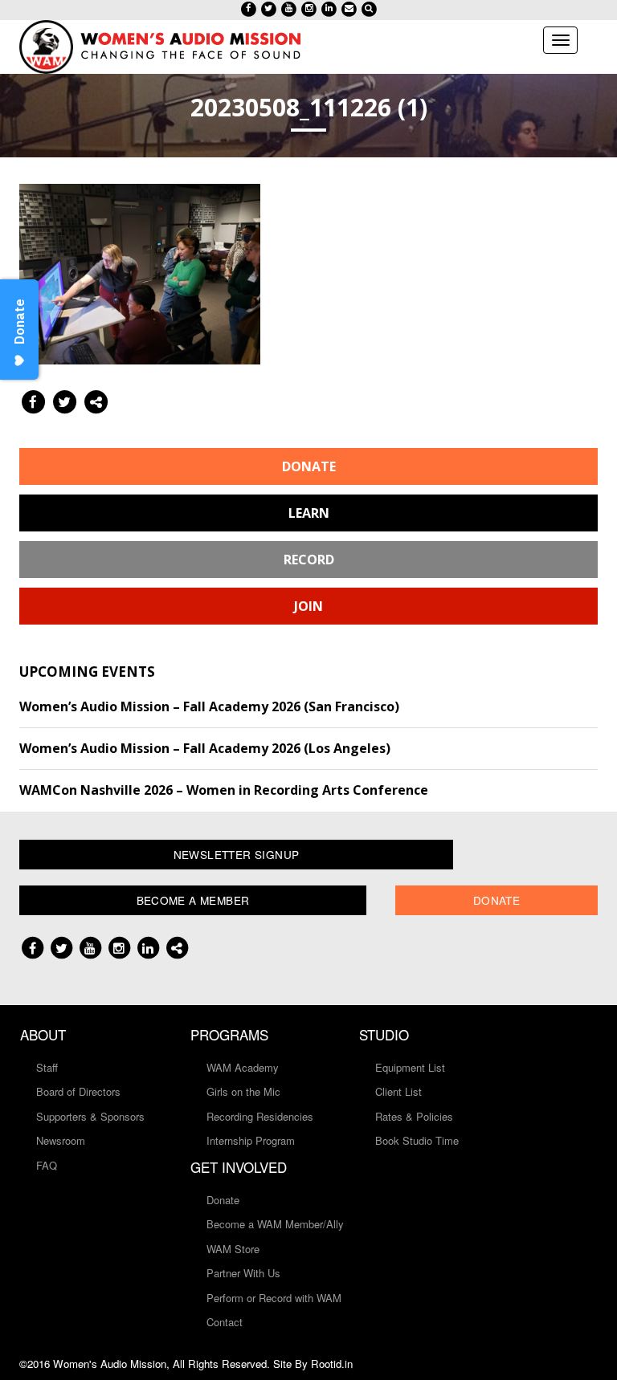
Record (309, 559)
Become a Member (193, 900)
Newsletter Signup (237, 854)
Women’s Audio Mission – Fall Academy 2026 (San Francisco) (209, 706)
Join (308, 606)
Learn (308, 513)
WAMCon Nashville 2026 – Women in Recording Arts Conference (223, 790)
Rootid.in (332, 1363)
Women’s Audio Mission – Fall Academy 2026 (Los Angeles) (204, 748)
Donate (309, 466)
